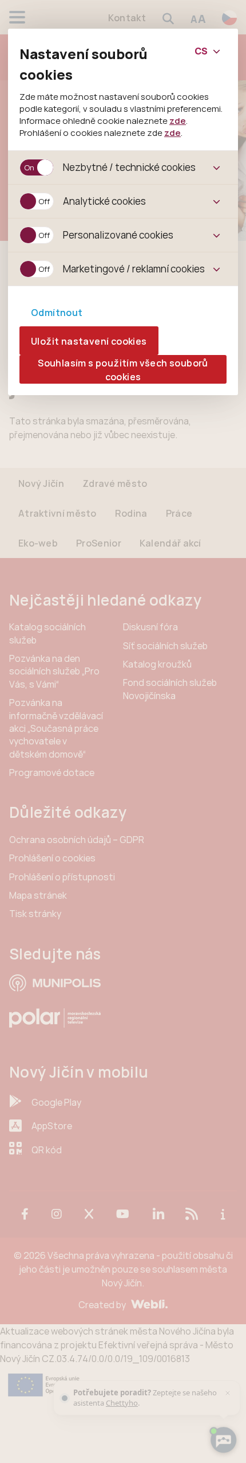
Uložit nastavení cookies (89, 341)
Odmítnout (57, 312)
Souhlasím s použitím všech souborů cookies (123, 370)
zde (177, 120)
